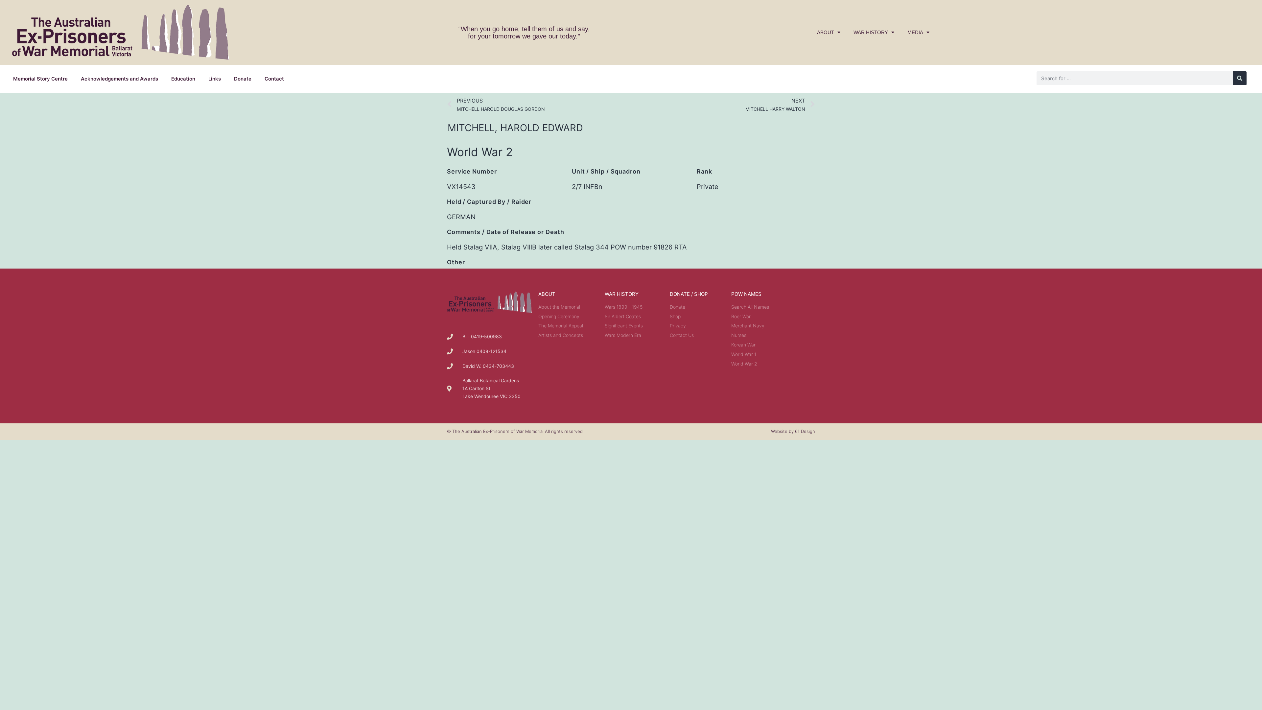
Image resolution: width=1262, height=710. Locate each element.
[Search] (1240, 78)
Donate (242, 79)
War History (870, 32)
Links (214, 79)
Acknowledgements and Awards (119, 79)
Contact (274, 79)
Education (183, 79)
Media (915, 32)
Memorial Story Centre (40, 79)
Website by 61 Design (793, 431)
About (825, 32)
